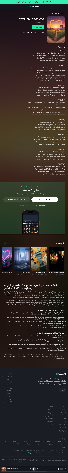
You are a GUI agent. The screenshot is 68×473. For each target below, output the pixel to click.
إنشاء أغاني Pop (62, 450)
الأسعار (64, 421)
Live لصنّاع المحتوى (61, 427)
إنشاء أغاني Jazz (49, 453)
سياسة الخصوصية (48, 409)
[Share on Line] (28, 32)
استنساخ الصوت (8, 385)
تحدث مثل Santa (28, 441)
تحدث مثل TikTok (27, 444)
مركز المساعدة (62, 424)
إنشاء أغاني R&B (30, 450)
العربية (63, 390)
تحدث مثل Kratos (18, 441)
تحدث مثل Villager (38, 444)
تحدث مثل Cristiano (61, 444)
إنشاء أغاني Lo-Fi (38, 453)
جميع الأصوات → (17, 444)
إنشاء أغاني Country (19, 450)
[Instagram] (36, 460)
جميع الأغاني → (29, 453)
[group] (34, 472)
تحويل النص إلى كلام (7, 376)
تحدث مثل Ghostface (40, 441)
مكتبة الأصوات (62, 409)
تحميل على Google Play (15, 199)
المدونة (64, 418)
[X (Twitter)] (39, 460)
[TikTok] (33, 460)
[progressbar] (34, 472)
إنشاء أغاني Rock (40, 450)
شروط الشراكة (49, 421)
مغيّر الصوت (9, 396)
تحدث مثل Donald (61, 441)
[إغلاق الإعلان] (65, 2)
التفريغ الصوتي (8, 393)
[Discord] (43, 460)
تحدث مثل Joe (8, 441)
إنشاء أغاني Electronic (60, 453)
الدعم (51, 424)
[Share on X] (35, 32)
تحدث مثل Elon (51, 441)
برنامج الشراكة (62, 431)
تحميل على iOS (43, 199)
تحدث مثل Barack (49, 444)
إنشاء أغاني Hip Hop (51, 450)
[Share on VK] (31, 32)
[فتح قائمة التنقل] (65, 6)
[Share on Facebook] (42, 32)
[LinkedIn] (29, 460)
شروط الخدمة (49, 413)
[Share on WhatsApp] (39, 32)
